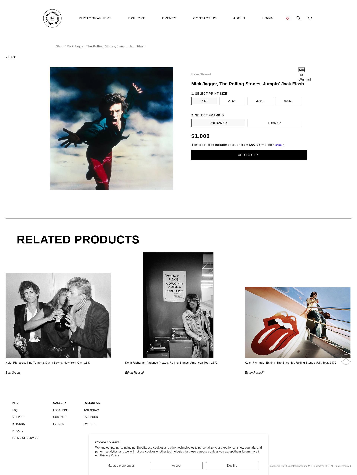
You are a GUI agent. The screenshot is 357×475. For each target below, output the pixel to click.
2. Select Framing (207, 115)
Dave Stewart (201, 74)
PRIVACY (17, 430)
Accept (176, 465)
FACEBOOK (90, 416)
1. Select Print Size (209, 93)
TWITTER (89, 423)
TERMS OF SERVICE (25, 437)
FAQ (14, 410)
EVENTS (58, 423)
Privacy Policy (109, 455)
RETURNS (18, 423)
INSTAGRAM (91, 410)
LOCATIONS (61, 410)
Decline (232, 465)
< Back (11, 57)
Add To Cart (249, 155)
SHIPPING (18, 416)
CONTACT (59, 416)
